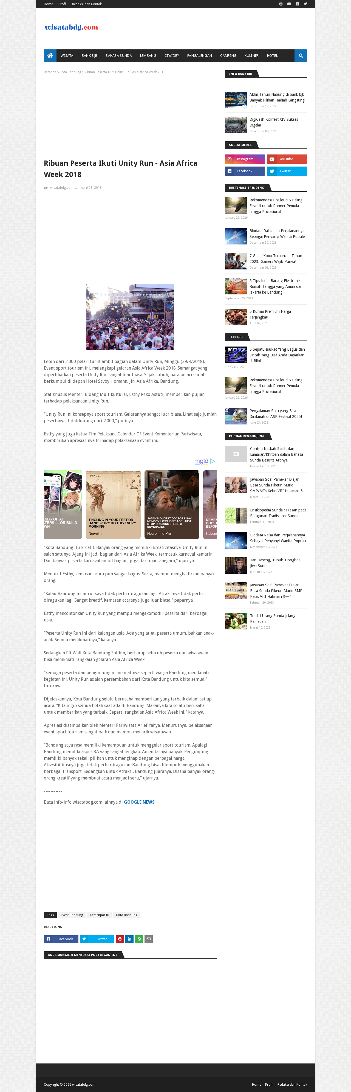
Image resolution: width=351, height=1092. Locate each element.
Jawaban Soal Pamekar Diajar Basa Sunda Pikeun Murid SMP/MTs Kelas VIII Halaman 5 (276, 485)
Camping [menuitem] (228, 56)
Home (48, 4)
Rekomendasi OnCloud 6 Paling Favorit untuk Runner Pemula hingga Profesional (276, 206)
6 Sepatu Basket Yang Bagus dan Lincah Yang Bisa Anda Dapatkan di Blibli (277, 355)
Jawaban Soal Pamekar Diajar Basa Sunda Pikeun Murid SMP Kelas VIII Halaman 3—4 (276, 591)
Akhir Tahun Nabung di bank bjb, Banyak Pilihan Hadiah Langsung (277, 97)
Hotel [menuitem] (272, 56)
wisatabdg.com (61, 188)
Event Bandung (72, 915)
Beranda (50, 72)
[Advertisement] (130, 115)
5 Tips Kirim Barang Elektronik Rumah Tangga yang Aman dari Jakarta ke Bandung (276, 286)
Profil (62, 4)
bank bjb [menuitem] (89, 56)
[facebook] (297, 4)
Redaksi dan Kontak (87, 4)
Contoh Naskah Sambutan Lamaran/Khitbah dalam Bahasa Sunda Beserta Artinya (276, 454)
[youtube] (289, 4)
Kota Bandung (70, 72)
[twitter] (304, 4)
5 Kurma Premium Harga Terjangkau (270, 314)
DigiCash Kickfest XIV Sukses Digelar (274, 122)
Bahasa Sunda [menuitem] (119, 56)
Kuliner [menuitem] (252, 56)
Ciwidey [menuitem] (172, 56)
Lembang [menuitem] (148, 56)
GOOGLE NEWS (139, 802)
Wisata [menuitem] (67, 56)
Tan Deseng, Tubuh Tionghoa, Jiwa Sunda (276, 563)
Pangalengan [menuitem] (199, 56)
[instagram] (281, 4)
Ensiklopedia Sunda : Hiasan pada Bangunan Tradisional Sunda (278, 513)
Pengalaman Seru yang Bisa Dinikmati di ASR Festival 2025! (276, 414)
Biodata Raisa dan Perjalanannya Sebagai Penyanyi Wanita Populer (278, 234)
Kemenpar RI (99, 915)
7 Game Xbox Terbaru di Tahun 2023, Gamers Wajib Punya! (276, 259)
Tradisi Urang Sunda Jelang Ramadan (272, 618)
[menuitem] (50, 55)
